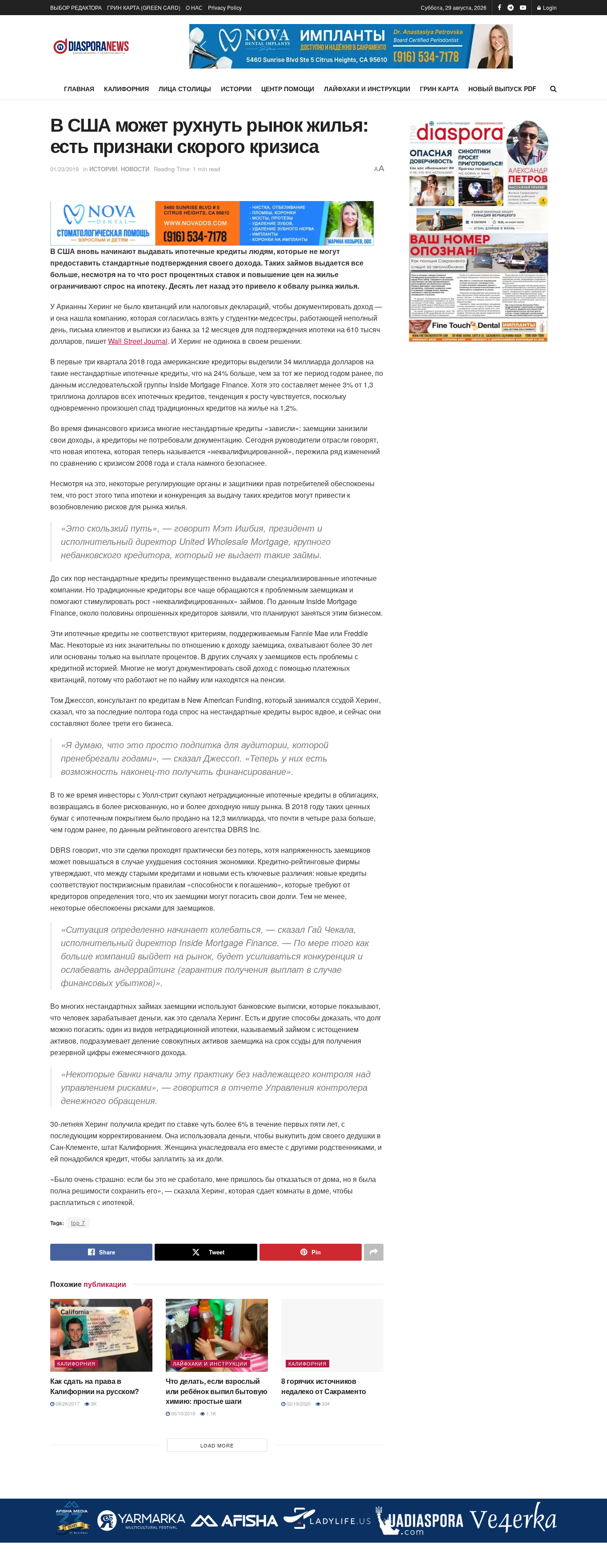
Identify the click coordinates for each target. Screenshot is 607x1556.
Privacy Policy (225, 7)
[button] (351, 46)
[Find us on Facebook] (499, 7)
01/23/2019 (64, 169)
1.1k (210, 1413)
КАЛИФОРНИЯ (126, 88)
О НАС (194, 7)
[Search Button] (553, 88)
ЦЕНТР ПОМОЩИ (287, 88)
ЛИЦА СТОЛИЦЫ (185, 88)
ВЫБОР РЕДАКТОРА (76, 7)
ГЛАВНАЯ (79, 88)
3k (92, 1403)
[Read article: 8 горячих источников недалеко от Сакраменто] (332, 1335)
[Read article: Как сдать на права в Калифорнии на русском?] (101, 1335)
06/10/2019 (182, 1413)
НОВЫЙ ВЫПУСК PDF (502, 88)
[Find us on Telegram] (510, 7)
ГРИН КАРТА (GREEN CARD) (143, 7)
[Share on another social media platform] (373, 1252)
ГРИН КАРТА (439, 88)
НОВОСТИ (135, 169)
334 (325, 1403)
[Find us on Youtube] (523, 7)
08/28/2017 (67, 1403)
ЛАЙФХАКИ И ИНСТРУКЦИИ (367, 88)
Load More (217, 1445)
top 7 (78, 1222)
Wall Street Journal (138, 341)
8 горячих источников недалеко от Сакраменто (323, 1386)
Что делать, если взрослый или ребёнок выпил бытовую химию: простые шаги (217, 1391)
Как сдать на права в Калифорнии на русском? (94, 1386)
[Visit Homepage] (91, 46)
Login (549, 7)
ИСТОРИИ (236, 88)
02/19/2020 (298, 1403)
